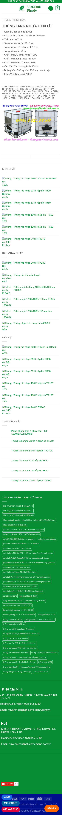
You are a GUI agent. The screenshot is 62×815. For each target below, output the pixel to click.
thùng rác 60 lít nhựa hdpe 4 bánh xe (18, 629)
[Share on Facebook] (4, 81)
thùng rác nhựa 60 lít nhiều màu (44, 653)
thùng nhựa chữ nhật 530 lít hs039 (40, 620)
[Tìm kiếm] (50, 8)
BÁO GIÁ (51, 808)
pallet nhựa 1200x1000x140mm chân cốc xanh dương (26, 558)
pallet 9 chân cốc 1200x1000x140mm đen (21, 534)
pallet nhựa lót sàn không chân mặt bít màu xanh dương (26, 577)
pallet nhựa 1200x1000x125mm (17, 548)
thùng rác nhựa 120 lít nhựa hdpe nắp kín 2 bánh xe (24, 657)
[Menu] (4, 8)
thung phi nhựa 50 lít (46, 615)
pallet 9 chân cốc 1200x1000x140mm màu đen (23, 529)
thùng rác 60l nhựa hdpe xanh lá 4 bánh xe (21, 634)
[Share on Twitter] (8, 81)
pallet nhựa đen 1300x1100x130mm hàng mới (23, 591)
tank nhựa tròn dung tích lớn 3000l (18, 610)
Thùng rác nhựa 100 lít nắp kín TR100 (31, 480)
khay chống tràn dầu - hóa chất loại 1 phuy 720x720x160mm (29, 520)
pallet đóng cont (10, 596)
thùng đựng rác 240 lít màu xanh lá (35, 667)
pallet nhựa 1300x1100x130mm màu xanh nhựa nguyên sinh (29, 563)
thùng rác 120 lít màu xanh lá (15, 638)
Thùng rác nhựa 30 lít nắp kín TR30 (29, 460)
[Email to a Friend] (11, 81)
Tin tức (44, 804)
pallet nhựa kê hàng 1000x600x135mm (20, 572)
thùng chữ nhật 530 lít (12, 620)
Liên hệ (53, 804)
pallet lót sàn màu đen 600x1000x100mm (21, 544)
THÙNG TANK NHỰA (13, 20)
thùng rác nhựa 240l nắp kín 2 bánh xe (19, 662)
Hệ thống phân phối (27, 804)
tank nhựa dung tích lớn (35, 601)
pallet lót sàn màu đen (47, 539)
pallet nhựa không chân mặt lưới (16, 567)
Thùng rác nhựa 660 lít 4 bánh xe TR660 (32, 441)
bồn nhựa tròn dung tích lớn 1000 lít (18, 515)
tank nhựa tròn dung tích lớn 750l (17, 605)
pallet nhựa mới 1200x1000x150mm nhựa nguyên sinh (26, 582)
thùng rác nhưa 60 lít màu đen (15, 653)
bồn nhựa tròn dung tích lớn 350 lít (18, 511)
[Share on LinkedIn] (19, 81)
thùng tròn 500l (45, 662)
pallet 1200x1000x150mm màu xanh (19, 539)
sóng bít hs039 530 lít (12, 601)
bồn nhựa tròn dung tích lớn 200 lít (18, 506)
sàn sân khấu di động (28, 596)
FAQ (31, 806)
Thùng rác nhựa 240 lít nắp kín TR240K (32, 450)
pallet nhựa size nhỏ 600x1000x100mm (20, 586)
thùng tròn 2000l (10, 667)
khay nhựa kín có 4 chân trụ (14, 525)
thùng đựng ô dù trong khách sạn (17, 672)
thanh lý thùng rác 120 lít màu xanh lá (19, 615)
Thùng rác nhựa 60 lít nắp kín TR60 (29, 470)
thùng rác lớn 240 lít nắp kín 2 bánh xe (19, 643)
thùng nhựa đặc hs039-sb (14, 624)
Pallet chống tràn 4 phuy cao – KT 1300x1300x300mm (29, 432)
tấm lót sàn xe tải (41, 672)
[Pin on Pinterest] (15, 81)
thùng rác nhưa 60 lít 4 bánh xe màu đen (20, 648)
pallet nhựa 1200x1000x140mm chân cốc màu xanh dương (28, 553)
